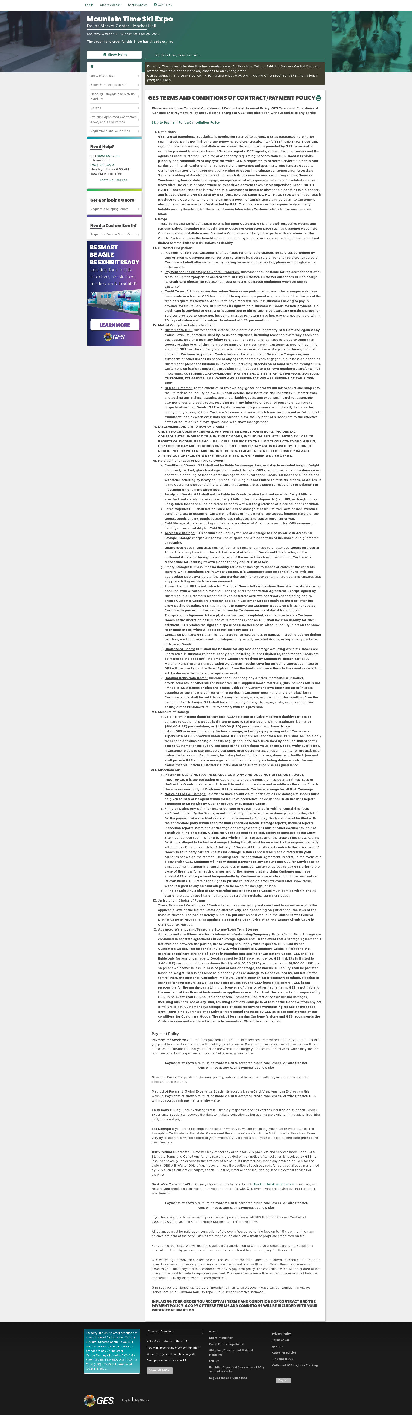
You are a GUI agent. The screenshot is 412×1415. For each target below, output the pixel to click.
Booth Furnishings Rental (108, 85)
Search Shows (137, 5)
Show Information (102, 76)
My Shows (142, 1400)
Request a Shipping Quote (109, 209)
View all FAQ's (159, 1370)
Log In (89, 5)
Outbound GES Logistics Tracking (295, 1365)
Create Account (110, 5)
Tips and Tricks (282, 1359)
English (283, 1380)
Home (213, 1331)
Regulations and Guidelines (110, 131)
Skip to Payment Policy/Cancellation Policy (186, 122)
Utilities (95, 108)
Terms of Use (281, 1340)
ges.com (277, 1346)
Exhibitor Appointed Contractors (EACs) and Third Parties (113, 119)
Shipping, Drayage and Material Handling (112, 96)
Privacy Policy (281, 1334)
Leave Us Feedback (114, 180)
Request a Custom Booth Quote (113, 234)
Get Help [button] (163, 5)
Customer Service (284, 1352)
